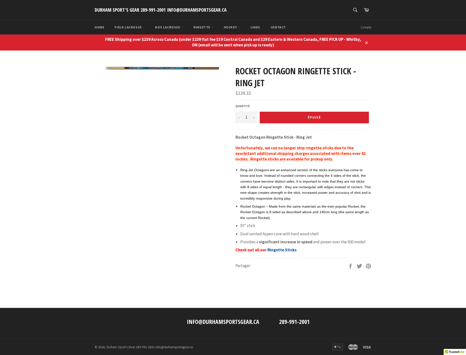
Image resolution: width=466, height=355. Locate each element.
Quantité (242, 106)
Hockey (231, 27)
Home (99, 27)
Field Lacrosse (128, 27)
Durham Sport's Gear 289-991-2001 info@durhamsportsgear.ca (161, 10)
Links (255, 27)
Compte (366, 27)
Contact (278, 27)
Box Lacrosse (168, 27)
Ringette (202, 27)
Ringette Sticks (282, 250)
